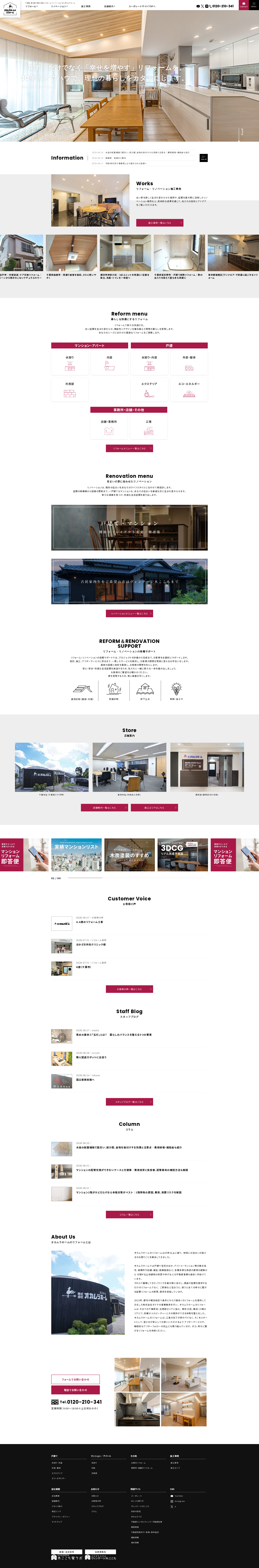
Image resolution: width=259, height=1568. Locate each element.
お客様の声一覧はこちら (129, 989)
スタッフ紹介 (57, 1506)
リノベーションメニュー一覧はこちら (129, 613)
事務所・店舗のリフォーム (142, 1468)
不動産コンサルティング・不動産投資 (146, 1521)
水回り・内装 (57, 1462)
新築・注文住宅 (66, 1551)
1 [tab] (85, 878)
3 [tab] (153, 878)
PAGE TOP (251, 1518)
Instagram (179, 1501)
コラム (94, 1511)
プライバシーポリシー (61, 1516)
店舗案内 (56, 1501)
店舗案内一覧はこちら (104, 807)
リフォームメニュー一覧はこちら (129, 448)
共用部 (94, 1473)
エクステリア (57, 1473)
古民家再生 (100, 1551)
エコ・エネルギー (59, 1478)
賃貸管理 (135, 1527)
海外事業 (135, 1542)
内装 (93, 1468)
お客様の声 (96, 1501)
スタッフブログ (97, 1506)
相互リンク (56, 1511)
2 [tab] (119, 878)
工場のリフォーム (138, 1462)
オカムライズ (136, 1516)
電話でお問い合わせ (75, 1390)
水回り (94, 1462)
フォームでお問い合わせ (75, 1379)
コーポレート (136, 1496)
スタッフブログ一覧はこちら (129, 1101)
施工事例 (174, 1462)
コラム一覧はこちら (129, 1214)
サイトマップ (57, 1521)
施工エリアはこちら (154, 807)
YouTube (178, 1496)
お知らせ (95, 1496)
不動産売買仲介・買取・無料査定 (145, 1532)
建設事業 (135, 1537)
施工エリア (175, 1468)
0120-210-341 (80, 1402)
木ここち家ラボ (137, 1501)
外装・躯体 (56, 1468)
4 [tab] (187, 878)
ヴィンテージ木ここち (140, 1506)
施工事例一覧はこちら (159, 222)
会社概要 (56, 1496)
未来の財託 (136, 1511)
